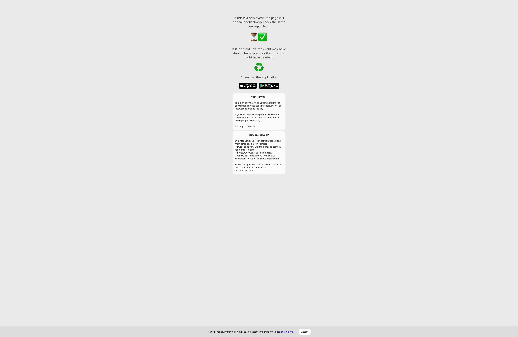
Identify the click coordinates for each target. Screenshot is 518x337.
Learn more (287, 331)
